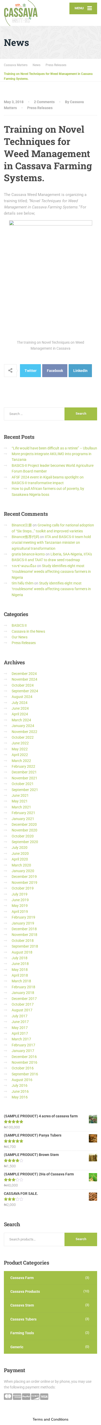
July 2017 (19, 1016)
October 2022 (23, 737)
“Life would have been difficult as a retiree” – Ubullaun (54, 448)
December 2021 (24, 772)
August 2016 (22, 1080)
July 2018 (19, 958)
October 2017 (23, 1004)
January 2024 (23, 726)
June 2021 (20, 795)
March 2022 (21, 761)
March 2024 (21, 720)
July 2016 (19, 1085)
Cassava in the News (28, 631)
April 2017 (20, 1033)
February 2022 (23, 766)
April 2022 (20, 755)
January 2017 (23, 1051)
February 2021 (23, 813)
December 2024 (24, 674)
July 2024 (19, 703)
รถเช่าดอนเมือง (24, 566)
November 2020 (24, 830)
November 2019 (24, 882)
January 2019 (23, 923)
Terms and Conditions (50, 1419)
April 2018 (20, 975)
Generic (16, 1347)
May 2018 (20, 970)
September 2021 (25, 790)
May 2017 (20, 1028)
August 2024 (22, 697)
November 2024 (24, 679)
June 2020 (20, 853)
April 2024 (20, 714)
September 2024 (25, 691)
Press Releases (40, 108)
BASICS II (19, 625)
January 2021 (23, 819)
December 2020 (24, 824)
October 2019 (23, 888)
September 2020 (25, 842)
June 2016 (20, 1091)
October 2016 (23, 1068)
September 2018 (25, 946)
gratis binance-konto (28, 554)
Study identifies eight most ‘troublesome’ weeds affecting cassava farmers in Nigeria (51, 572)
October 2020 (23, 836)
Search (81, 1239)
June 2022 (20, 743)
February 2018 (23, 987)
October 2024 (23, 685)
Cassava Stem (22, 1305)
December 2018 (24, 929)
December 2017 (24, 999)
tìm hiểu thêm (22, 583)
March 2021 (21, 807)
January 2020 (23, 871)
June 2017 (20, 1022)
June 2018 (20, 964)
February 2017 (23, 1045)
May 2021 (20, 801)
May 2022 (20, 749)
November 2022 (24, 732)
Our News (19, 637)
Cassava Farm (22, 1278)
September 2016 (25, 1074)
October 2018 (23, 941)
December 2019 (24, 876)
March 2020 (21, 865)
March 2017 (21, 1039)
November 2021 (24, 778)
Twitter (31, 371)
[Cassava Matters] (27, 13)
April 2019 (20, 911)
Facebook (55, 371)
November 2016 (24, 1062)
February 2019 (23, 917)
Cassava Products (25, 1291)
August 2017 (22, 1010)
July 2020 (19, 847)
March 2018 (21, 981)
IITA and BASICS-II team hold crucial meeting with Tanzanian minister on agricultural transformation (51, 543)
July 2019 (19, 894)
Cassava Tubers (23, 1319)
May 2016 (20, 1097)
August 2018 (22, 952)
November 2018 (24, 935)
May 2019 (20, 906)
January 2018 (23, 993)
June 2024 (20, 708)
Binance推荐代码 (25, 537)
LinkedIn (80, 371)
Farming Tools (22, 1333)
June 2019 (20, 900)
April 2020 (20, 859)
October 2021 (23, 784)
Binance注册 (22, 525)
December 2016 (24, 1057)
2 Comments (44, 102)
